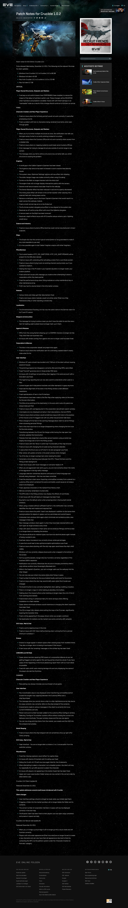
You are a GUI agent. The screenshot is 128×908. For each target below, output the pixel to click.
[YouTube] (95, 862)
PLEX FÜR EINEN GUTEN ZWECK (47, 894)
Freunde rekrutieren (44, 886)
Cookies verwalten (89, 883)
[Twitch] (99, 862)
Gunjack (64, 878)
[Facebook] (87, 862)
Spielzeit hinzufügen (21, 878)
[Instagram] (107, 862)
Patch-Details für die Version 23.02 (100, 91)
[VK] (110, 862)
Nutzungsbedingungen (91, 875)
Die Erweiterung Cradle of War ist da (101, 72)
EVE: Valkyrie (65, 875)
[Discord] (103, 862)
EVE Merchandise (66, 886)
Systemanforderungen (22, 881)
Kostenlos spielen (20, 872)
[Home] (8, 7)
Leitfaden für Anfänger (22, 883)
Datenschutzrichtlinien (91, 878)
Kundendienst (42, 875)
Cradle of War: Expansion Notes (101, 82)
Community (42, 878)
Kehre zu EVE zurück (44, 889)
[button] (116, 6)
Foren (40, 881)
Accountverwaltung (44, 872)
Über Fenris (88, 872)
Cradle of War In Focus (99, 101)
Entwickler (42, 883)
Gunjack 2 (64, 881)
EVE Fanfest (65, 883)
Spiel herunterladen (21, 875)
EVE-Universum (66, 872)
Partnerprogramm (43, 892)
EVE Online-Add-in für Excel (23, 886)
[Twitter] (91, 862)
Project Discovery (66, 889)
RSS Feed (87, 881)
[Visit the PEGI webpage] (109, 901)
